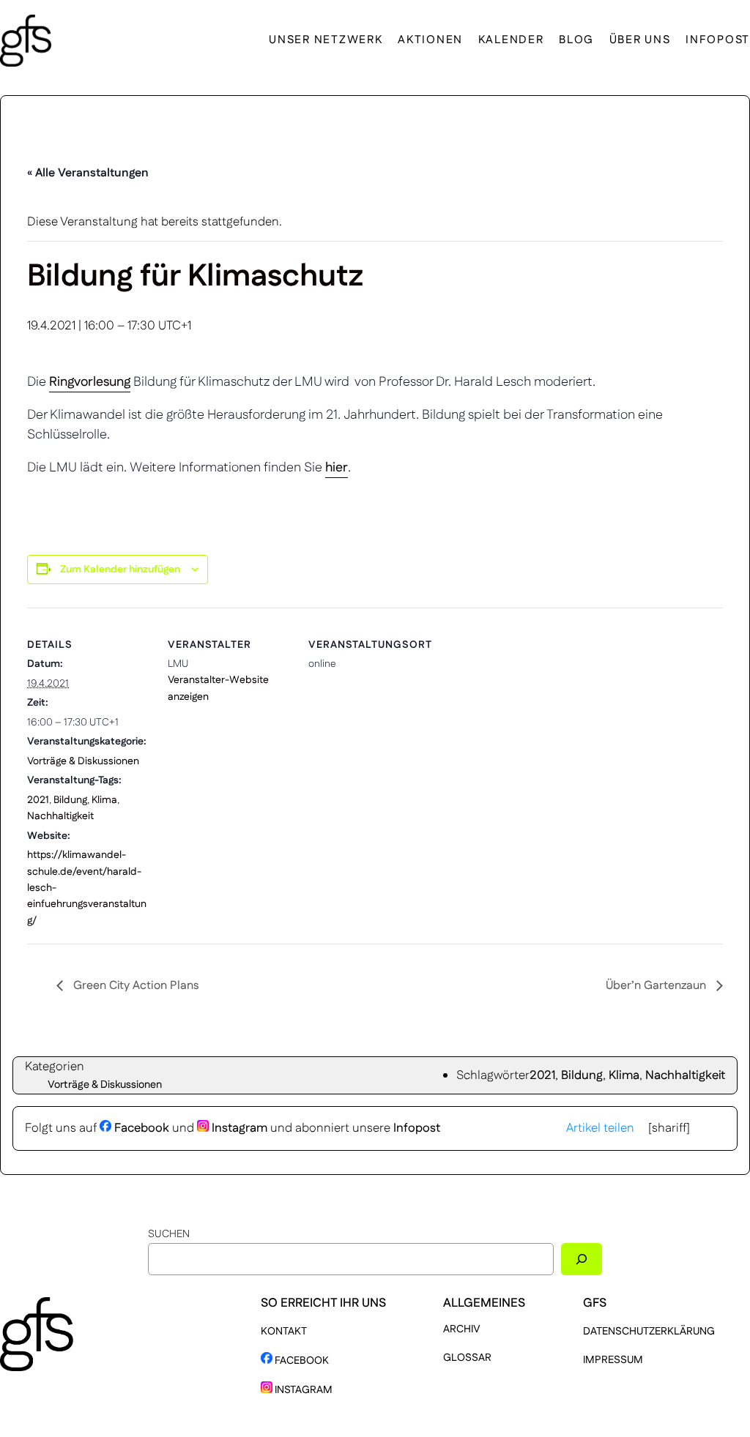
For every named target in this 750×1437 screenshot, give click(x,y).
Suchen (169, 1234)
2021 (38, 800)
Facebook (140, 1128)
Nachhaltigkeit (60, 816)
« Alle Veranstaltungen (88, 173)
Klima (104, 800)
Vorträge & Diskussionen (83, 761)
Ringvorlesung (89, 382)
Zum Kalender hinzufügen (120, 569)
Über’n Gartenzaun (657, 985)
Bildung (70, 800)
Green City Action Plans (134, 985)
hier (336, 467)
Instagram (238, 1128)
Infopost (416, 1128)
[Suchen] (581, 1258)
